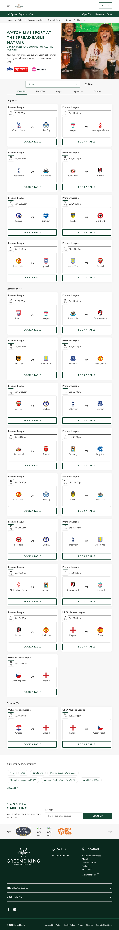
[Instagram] (15, 909)
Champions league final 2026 (23, 780)
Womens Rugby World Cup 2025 (59, 780)
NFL (12, 772)
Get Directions (89, 874)
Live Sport (38, 772)
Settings (106, 486)
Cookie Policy (69, 925)
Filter (90, 84)
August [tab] (59, 91)
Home (10, 20)
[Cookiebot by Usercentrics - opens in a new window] (103, 433)
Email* (49, 810)
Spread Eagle (54, 20)
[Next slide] (110, 831)
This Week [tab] (41, 91)
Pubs (20, 20)
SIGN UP (98, 816)
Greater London (35, 20)
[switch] (45, 475)
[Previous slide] (9, 831)
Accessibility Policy (53, 925)
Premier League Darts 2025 (63, 772)
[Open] (8, 5)
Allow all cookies (97, 495)
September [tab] (78, 91)
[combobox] (53, 84)
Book (105, 5)
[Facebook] (8, 909)
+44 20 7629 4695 (60, 855)
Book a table (32, 142)
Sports (69, 20)
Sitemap (89, 925)
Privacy (80, 925)
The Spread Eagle (17, 888)
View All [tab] (21, 91)
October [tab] (98, 91)
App (23, 772)
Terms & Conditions (104, 925)
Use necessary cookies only (59, 495)
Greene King (14, 897)
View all (11, 788)
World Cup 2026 (91, 780)
